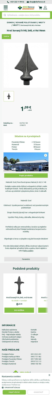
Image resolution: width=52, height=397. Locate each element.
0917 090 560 (36, 359)
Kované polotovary (26, 22)
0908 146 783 (36, 364)
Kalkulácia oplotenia (9, 330)
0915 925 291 (36, 354)
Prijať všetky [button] (14, 392)
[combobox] (26, 15)
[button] (26, 387)
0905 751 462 (36, 357)
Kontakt (34, 330)
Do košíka (19, 310)
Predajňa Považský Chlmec (12, 359)
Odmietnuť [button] (38, 392)
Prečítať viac (15, 385)
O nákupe (34, 334)
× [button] (49, 375)
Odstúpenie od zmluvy (10, 342)
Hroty (42, 22)
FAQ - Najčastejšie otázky (11, 334)
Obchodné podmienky (10, 339)
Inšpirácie (34, 342)
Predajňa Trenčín (8, 361)
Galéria (6, 36)
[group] (19, 293)
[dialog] (26, 385)
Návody (33, 339)
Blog (32, 337)
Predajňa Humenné (9, 364)
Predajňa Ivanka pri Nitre (11, 357)
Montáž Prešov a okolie (10, 332)
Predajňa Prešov (8, 354)
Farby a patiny (28, 251)
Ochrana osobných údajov (11, 337)
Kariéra (33, 332)
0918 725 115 (36, 361)
